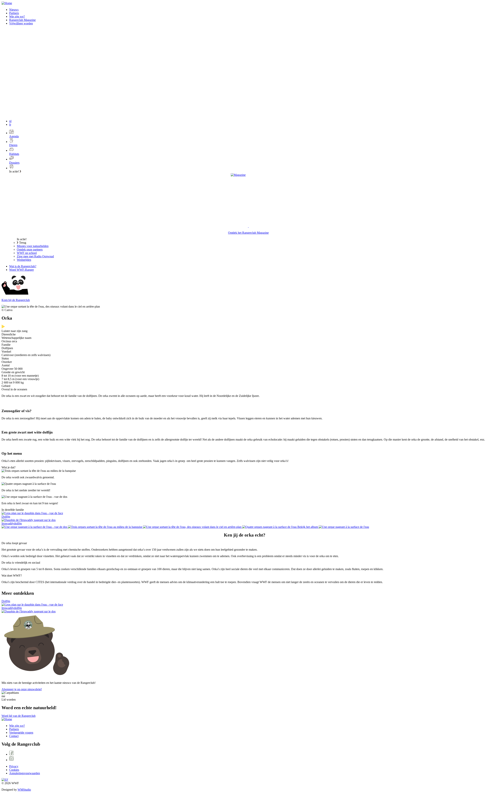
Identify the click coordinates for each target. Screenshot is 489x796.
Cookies (14, 769)
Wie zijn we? (17, 16)
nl (10, 121)
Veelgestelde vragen (21, 732)
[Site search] (30, 55)
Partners (14, 13)
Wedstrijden (24, 259)
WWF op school (27, 253)
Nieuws (14, 9)
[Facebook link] (248, 753)
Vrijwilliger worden (21, 23)
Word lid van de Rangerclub (19, 715)
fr (10, 124)
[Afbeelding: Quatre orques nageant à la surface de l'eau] (269, 527)
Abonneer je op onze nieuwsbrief (22, 689)
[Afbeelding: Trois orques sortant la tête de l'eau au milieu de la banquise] (105, 527)
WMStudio (24, 789)
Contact (14, 736)
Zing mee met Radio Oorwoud (35, 256)
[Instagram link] (248, 759)
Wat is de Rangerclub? (22, 266)
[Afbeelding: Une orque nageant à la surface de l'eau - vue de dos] (35, 527)
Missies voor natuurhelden (33, 246)
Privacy (13, 766)
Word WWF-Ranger (21, 269)
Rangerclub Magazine (22, 20)
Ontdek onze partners (30, 249)
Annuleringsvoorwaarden (24, 773)
